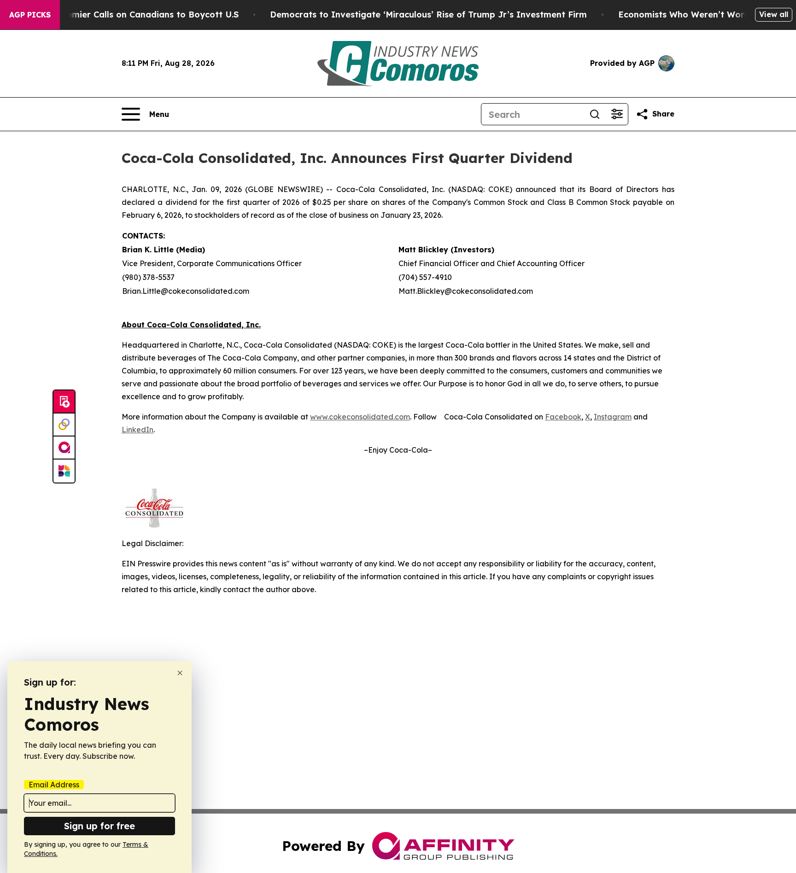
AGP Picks (30, 14)
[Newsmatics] (64, 471)
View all (773, 14)
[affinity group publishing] (64, 448)
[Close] (180, 673)
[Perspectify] (64, 424)
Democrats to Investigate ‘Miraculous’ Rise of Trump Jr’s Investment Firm (428, 14)
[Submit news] (64, 401)
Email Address (54, 784)
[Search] (595, 114)
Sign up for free (99, 826)
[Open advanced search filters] (617, 114)
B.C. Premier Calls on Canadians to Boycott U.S (139, 14)
